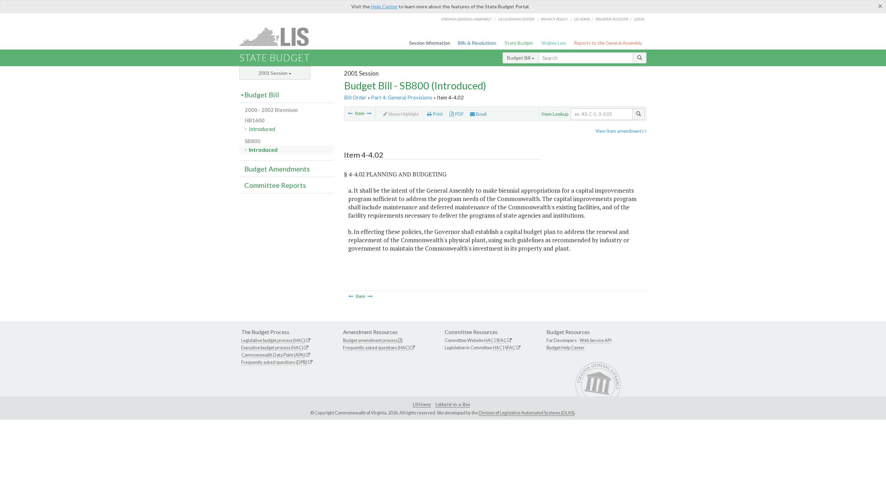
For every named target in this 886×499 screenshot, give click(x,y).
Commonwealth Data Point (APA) (273, 355)
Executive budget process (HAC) (272, 347)
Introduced (262, 128)
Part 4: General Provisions (401, 97)
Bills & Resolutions (477, 43)
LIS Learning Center (516, 19)
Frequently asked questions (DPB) (274, 362)
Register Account (612, 19)
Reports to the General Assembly (608, 43)
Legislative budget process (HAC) (273, 340)
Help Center (384, 6)
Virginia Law (553, 43)
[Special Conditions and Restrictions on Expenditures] (369, 113)
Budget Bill (519, 58)
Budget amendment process (370, 340)
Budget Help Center (565, 347)
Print (437, 114)
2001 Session (274, 73)
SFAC (501, 340)
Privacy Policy (554, 19)
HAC (489, 340)
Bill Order (355, 97)
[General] (350, 113)
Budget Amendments (277, 169)
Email (481, 114)
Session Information (429, 43)
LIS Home (422, 404)
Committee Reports (275, 185)
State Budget (519, 43)
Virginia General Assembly (466, 19)
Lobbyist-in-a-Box (452, 404)
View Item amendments (620, 131)
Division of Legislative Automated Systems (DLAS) (527, 412)
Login (639, 19)
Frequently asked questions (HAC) (376, 347)
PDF (459, 114)
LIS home (582, 19)
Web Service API (596, 340)
